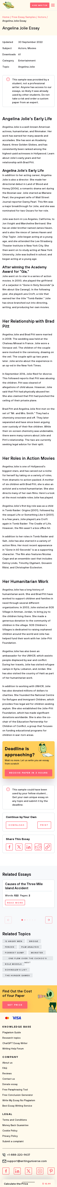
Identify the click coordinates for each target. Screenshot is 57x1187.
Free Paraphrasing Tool (15, 1089)
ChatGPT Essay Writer (14, 1043)
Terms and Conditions (14, 1119)
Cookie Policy (9, 1130)
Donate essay (10, 1084)
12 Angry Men (13, 941)
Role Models (13, 964)
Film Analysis (30, 947)
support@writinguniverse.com (27, 1161)
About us (7, 1062)
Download (17, 825)
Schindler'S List (16, 970)
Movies (32, 48)
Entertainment (27, 60)
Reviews (7, 1073)
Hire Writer (40, 5)
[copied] (47, 846)
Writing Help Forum (13, 1048)
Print (44, 825)
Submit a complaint (13, 1141)
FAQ (4, 1068)
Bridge (33, 941)
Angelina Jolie (26, 66)
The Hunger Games (17, 975)
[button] (22, 920)
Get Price (14, 1005)
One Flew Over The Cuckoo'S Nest (28, 958)
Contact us (8, 1078)
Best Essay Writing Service (17, 1105)
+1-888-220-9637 (18, 1154)
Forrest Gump (14, 953)
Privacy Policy (10, 1136)
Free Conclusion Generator (17, 1095)
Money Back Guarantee (15, 1125)
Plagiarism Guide (11, 1032)
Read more (15, 902)
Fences (9, 947)
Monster (37, 953)
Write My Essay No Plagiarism (18, 1100)
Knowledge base (16, 1026)
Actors (22, 48)
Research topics (11, 1037)
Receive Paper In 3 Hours (28, 772)
